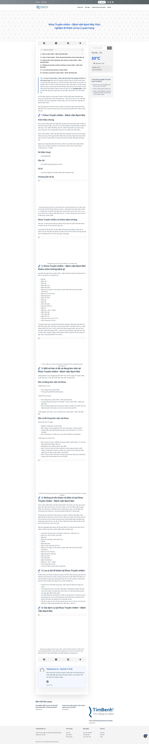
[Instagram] (112, 2)
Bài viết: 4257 (49, 685)
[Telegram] (80, 43)
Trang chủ (80, 7)
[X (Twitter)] (110, 2)
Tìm (109, 48)
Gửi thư (102, 732)
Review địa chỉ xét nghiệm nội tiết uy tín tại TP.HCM (102, 85)
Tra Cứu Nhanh (87, 732)
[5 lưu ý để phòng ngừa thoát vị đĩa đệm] (101, 711)
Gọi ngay (102, 2)
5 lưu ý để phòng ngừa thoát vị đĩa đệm (101, 720)
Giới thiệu (44, 2)
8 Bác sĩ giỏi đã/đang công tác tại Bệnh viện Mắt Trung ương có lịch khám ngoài (102, 92)
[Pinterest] (68, 43)
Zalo (101, 737)
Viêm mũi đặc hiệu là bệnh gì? (102, 88)
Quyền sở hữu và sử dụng (98, 7)
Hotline (102, 734)
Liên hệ (38, 2)
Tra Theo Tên (87, 737)
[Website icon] (47, 681)
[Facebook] (108, 2)
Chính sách (69, 737)
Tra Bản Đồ (86, 734)
